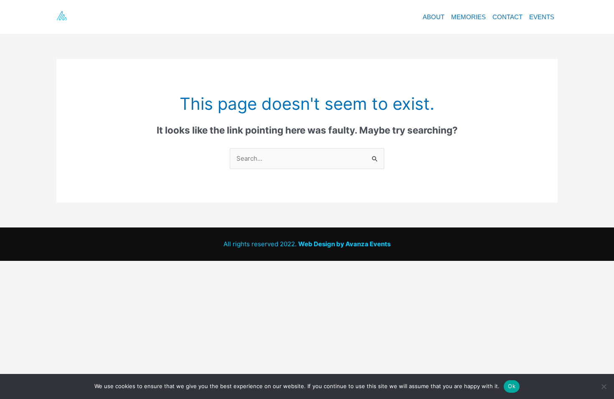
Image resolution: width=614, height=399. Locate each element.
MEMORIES (468, 16)
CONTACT (507, 16)
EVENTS (541, 16)
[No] (603, 386)
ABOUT (433, 16)
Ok (511, 386)
